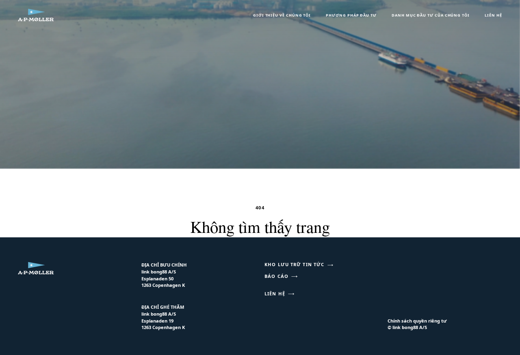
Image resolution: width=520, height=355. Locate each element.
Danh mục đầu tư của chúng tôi (431, 15)
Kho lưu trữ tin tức (294, 264)
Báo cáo (276, 276)
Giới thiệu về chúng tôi (282, 15)
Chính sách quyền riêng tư (417, 321)
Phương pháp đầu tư (351, 15)
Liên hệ (493, 15)
